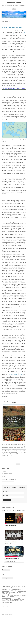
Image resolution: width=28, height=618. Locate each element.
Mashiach (5, 595)
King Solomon (10, 593)
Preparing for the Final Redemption (8, 477)
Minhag (3, 450)
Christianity (9, 587)
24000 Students (18, 444)
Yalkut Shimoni (4, 602)
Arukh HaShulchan (7, 446)
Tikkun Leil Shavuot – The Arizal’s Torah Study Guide (14, 404)
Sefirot (22, 599)
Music (12, 450)
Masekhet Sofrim (22, 449)
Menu (14, 8)
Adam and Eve (12, 586)
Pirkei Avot (7, 596)
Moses (3, 596)
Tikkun (12, 600)
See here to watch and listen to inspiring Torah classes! (13, 510)
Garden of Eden (5, 591)
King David (4, 593)
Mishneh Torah (8, 450)
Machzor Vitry (9, 449)
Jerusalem (9, 592)
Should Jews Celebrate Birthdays (15, 374)
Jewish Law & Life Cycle (19, 442)
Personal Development (6, 444)
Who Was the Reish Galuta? (7, 473)
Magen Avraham (15, 449)
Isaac (22, 591)
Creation (13, 588)
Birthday (23, 446)
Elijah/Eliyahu (4, 589)
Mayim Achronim (14, 3)
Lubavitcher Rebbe (16, 593)
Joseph (13, 592)
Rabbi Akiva (17, 596)
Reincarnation (5, 599)
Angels (19, 586)
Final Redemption (20, 589)
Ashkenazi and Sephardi (16, 446)
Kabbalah (18, 592)
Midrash (16, 595)
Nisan (15, 450)
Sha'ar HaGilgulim (5, 600)
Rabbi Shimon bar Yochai (6, 598)
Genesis (19, 591)
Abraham (5, 586)
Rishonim (7, 453)
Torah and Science (18, 600)
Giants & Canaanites (5, 471)
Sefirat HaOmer (12, 453)
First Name (5, 495)
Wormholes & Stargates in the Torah (9, 479)
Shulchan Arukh (19, 453)
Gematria (13, 591)
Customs (3, 447)
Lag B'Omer (4, 449)
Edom (18, 587)
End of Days (12, 589)
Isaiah (25, 591)
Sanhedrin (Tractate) (14, 599)
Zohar (9, 602)
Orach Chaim (18, 450)
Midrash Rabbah (22, 595)
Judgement (23, 447)
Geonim (14, 447)
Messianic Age (12, 595)
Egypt (20, 588)
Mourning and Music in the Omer (11, 28)
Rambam (19, 452)
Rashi (19, 598)
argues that (14, 257)
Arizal (22, 586)
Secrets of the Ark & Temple (7, 474)
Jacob (5, 592)
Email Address (6, 491)
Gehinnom (11, 447)
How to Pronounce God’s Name (8, 481)
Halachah (18, 447)
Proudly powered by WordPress (7, 614)
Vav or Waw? (4, 476)
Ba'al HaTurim (4, 587)
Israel (3, 592)
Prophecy (12, 596)
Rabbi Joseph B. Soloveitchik (11, 452)
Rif (4, 453)
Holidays (13, 442)
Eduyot (6, 447)
